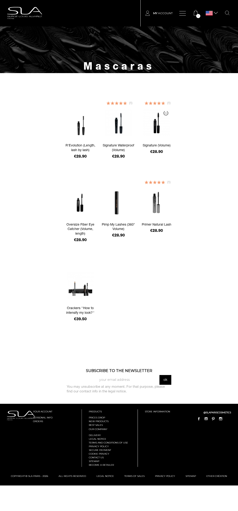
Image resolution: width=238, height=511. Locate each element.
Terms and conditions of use (108, 442)
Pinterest (213, 418)
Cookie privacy (99, 453)
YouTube (206, 418)
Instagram (220, 418)
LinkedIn (228, 418)
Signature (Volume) (157, 145)
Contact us (96, 457)
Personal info (43, 417)
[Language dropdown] (209, 13)
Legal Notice (97, 438)
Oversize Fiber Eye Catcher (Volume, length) (80, 229)
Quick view (80, 166)
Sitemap (94, 461)
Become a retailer (101, 464)
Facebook (199, 418)
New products (99, 421)
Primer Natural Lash (156, 224)
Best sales (96, 425)
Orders (38, 421)
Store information (157, 411)
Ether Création (216, 476)
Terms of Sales (134, 476)
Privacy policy (99, 446)
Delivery (95, 435)
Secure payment (100, 450)
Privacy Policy (165, 476)
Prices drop (97, 417)
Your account (42, 411)
